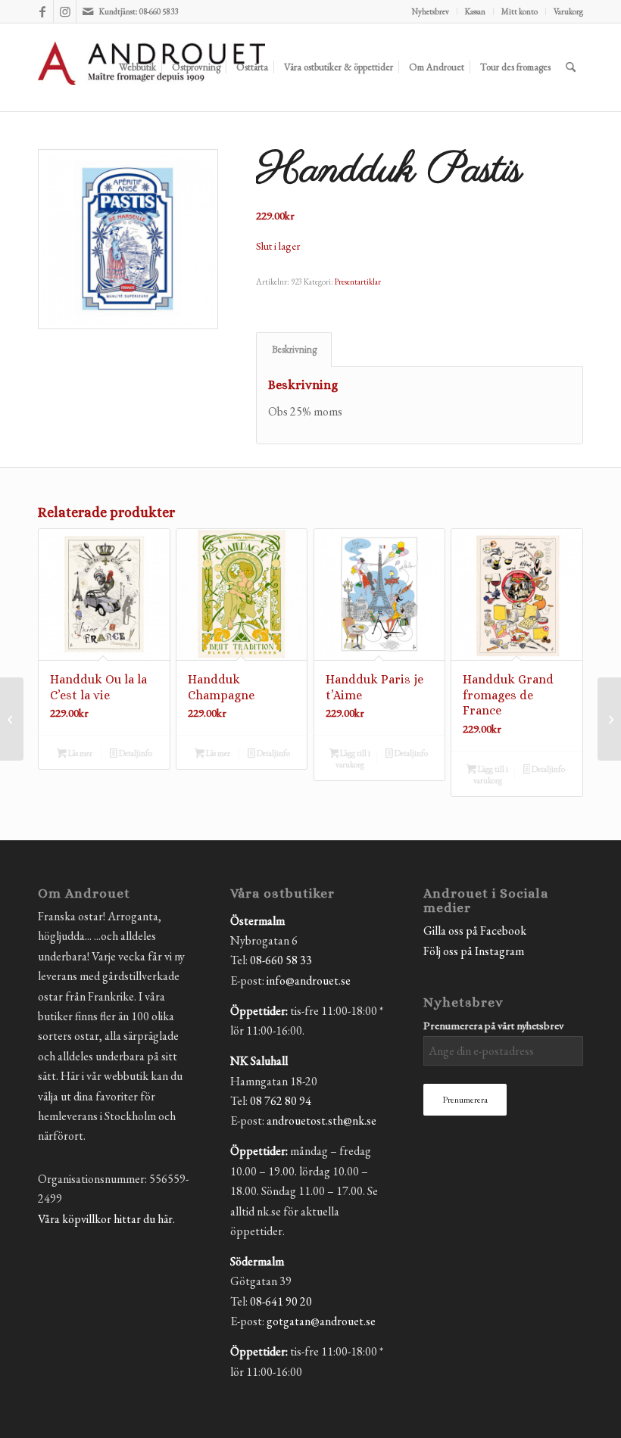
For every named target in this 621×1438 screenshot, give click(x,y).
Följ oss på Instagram (473, 951)
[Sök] (570, 67)
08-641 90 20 (281, 1301)
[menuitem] (430, 11)
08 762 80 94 (280, 1101)
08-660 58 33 (281, 960)
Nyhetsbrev (430, 11)
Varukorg (568, 11)
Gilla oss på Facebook (474, 930)
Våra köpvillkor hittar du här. (106, 1219)
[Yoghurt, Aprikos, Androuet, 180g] (609, 719)
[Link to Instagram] (65, 11)
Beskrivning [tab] (294, 349)
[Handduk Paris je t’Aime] (11, 719)
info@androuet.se (309, 980)
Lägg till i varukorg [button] (352, 759)
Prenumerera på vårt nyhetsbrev (493, 1025)
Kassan (475, 11)
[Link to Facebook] (42, 11)
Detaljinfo (134, 753)
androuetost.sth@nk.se (321, 1120)
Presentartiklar (358, 281)
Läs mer (79, 753)
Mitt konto (519, 11)
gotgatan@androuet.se (321, 1321)
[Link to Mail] (87, 11)
